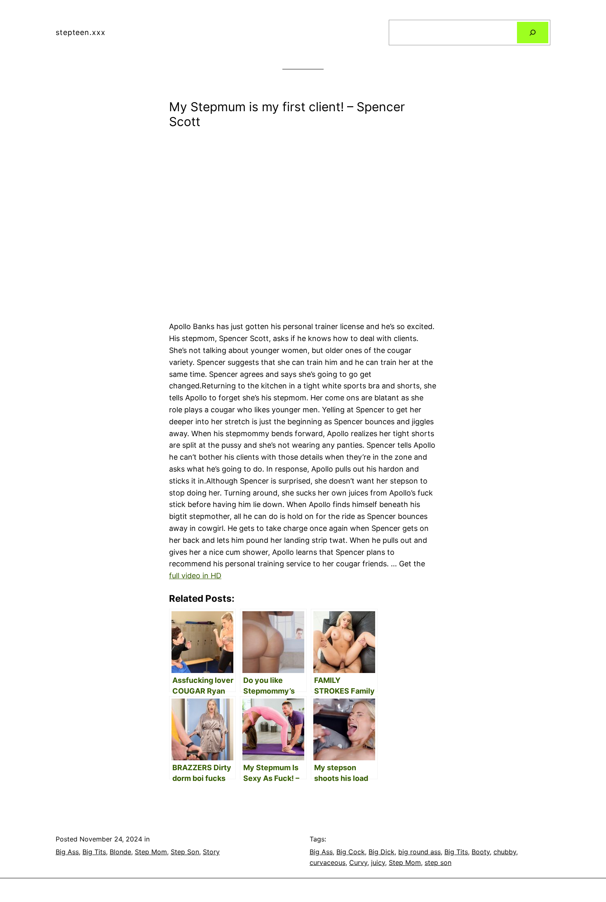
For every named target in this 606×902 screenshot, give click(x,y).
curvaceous (327, 862)
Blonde (120, 852)
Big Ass (67, 852)
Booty (481, 852)
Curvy (358, 862)
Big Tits (94, 852)
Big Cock (350, 852)
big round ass (419, 852)
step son (438, 862)
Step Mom (151, 852)
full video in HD (195, 575)
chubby (504, 852)
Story (211, 852)
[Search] (532, 32)
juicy (378, 862)
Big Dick (382, 852)
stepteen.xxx (81, 32)
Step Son (185, 852)
